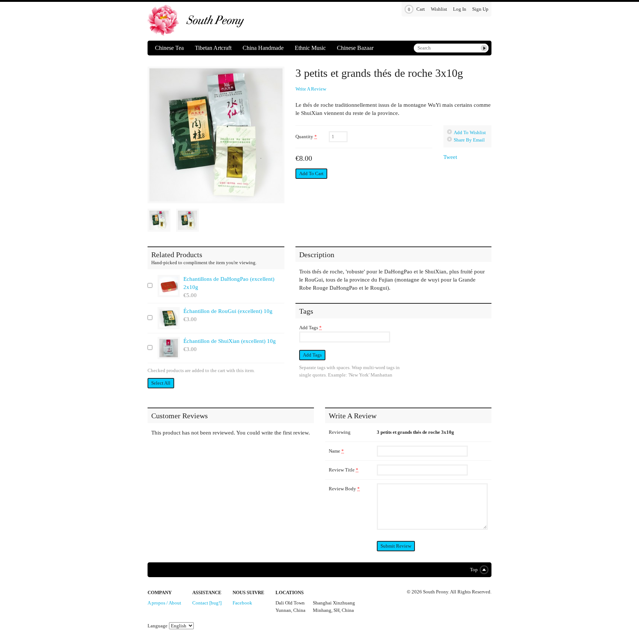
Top (472, 569)
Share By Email (469, 140)
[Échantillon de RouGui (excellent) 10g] (169, 318)
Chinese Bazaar (355, 48)
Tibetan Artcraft (213, 48)
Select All (160, 383)
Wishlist (439, 9)
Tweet (450, 157)
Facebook (242, 603)
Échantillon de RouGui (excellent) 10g (228, 311)
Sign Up (480, 9)
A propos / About (164, 603)
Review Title (343, 470)
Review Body (344, 488)
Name (336, 451)
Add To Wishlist (470, 132)
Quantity (306, 136)
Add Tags (310, 327)
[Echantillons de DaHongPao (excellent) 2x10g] (169, 286)
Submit (484, 48)
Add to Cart (311, 173)
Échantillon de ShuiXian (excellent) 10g (229, 341)
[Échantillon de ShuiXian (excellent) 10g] (169, 348)
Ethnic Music (310, 48)
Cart (416, 9)
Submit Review (396, 546)
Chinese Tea (169, 48)
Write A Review (310, 89)
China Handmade (263, 48)
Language (158, 626)
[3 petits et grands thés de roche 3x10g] (216, 135)
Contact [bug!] (207, 603)
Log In (459, 9)
